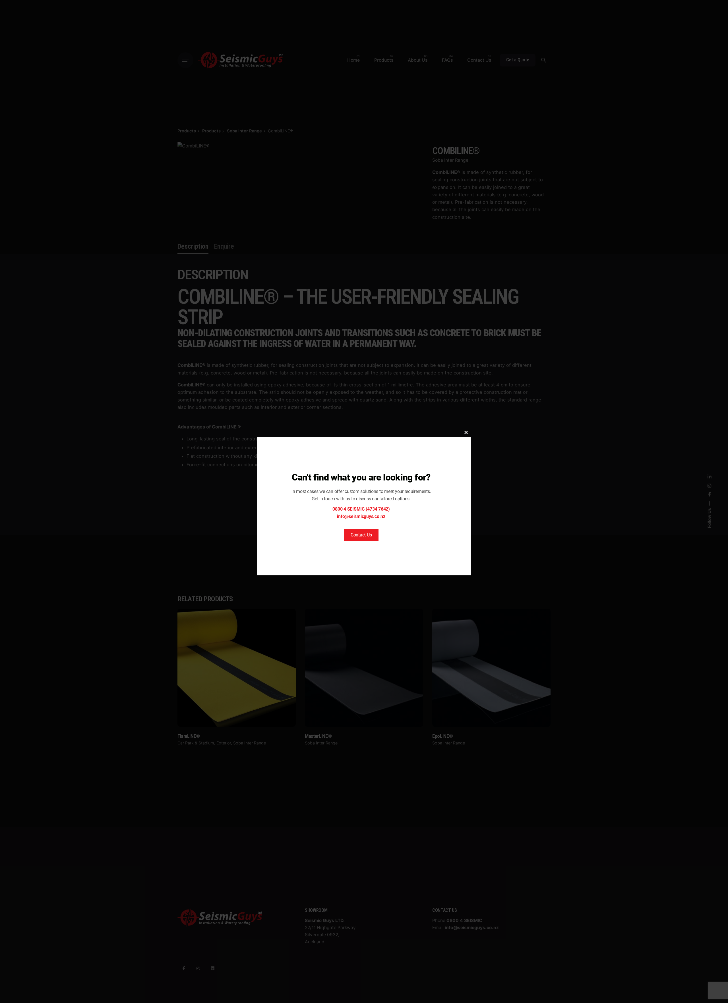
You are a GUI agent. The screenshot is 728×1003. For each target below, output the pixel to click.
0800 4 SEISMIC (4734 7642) (361, 509)
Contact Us (361, 535)
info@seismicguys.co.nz (361, 516)
